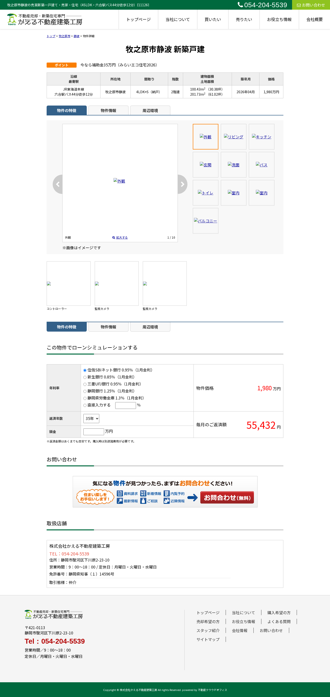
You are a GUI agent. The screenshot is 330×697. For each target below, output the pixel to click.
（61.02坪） (215, 94)
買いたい (213, 19)
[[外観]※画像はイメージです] (119, 181)
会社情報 (239, 630)
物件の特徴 (66, 110)
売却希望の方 (208, 621)
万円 (109, 431)
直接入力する (99, 405)
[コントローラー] (69, 283)
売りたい (244, 19)
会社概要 (314, 19)
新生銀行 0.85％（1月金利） (112, 377)
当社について (177, 19)
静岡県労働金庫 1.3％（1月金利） (116, 398)
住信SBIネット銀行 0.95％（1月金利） (121, 370)
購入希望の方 (279, 612)
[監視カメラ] (117, 283)
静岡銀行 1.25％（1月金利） (112, 391)
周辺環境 (150, 110)
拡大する (122, 237)
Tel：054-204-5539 (55, 641)
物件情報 (108, 110)
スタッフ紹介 (208, 630)
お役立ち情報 (279, 19)
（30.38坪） (215, 89)
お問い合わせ (313, 5)
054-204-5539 (265, 5)
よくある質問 (279, 621)
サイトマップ (208, 639)
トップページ (138, 19)
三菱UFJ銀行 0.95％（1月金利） (115, 384)
